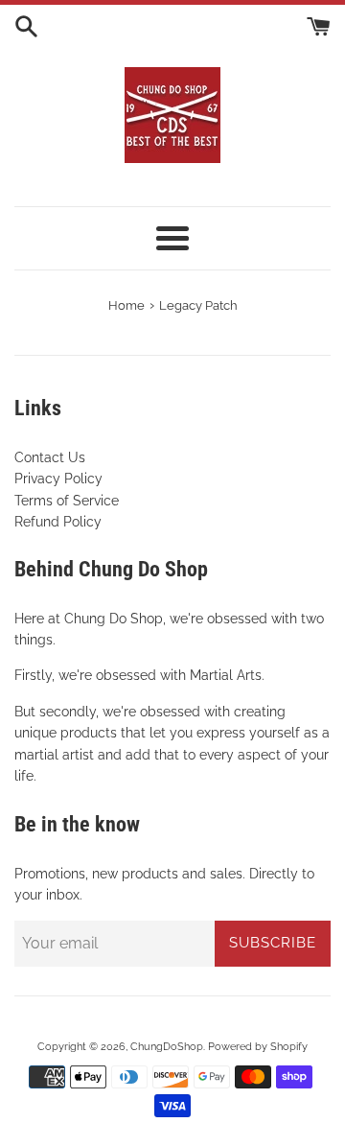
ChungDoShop (166, 1046)
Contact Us (49, 457)
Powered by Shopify (258, 1046)
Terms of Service (66, 500)
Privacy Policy (58, 478)
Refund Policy (58, 521)
